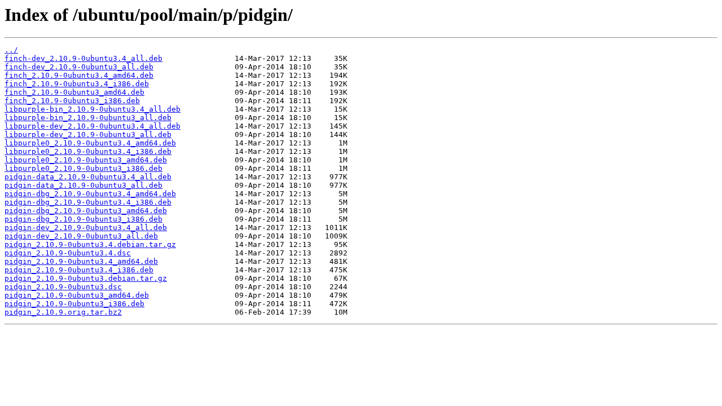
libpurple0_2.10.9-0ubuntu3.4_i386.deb (88, 151)
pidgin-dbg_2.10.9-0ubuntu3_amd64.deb (86, 210)
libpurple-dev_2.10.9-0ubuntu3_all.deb (88, 134)
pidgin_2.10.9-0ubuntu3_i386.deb (74, 303)
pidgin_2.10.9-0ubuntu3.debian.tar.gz (86, 278)
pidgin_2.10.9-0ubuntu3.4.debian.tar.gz (90, 244)
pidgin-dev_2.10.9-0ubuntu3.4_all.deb (86, 227)
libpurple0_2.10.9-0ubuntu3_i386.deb (83, 168)
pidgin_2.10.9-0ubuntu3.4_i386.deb (79, 270)
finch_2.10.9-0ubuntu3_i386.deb (72, 100)
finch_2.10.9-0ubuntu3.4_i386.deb (77, 84)
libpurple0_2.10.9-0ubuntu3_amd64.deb (86, 160)
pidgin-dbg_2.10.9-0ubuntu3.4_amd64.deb (90, 193)
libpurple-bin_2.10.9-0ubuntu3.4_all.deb (92, 109)
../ (11, 50)
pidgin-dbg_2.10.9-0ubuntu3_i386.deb (83, 219)
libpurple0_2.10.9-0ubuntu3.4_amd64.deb (90, 143)
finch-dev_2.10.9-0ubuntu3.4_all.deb (83, 58)
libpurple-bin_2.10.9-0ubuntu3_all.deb (88, 117)
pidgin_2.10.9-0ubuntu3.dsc (63, 287)
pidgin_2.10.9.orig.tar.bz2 (63, 312)
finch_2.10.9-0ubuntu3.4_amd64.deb (79, 75)
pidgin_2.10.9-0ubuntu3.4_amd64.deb (81, 261)
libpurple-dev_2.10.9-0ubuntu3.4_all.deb (92, 126)
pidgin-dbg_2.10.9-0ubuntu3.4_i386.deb (88, 202)
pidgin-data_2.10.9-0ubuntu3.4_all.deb (88, 177)
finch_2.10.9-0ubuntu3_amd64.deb (74, 92)
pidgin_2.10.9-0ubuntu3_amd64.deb (77, 295)
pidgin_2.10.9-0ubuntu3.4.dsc (68, 253)
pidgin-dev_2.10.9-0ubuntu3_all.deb (81, 236)
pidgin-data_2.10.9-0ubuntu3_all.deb (83, 185)
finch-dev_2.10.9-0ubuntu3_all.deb (79, 67)
